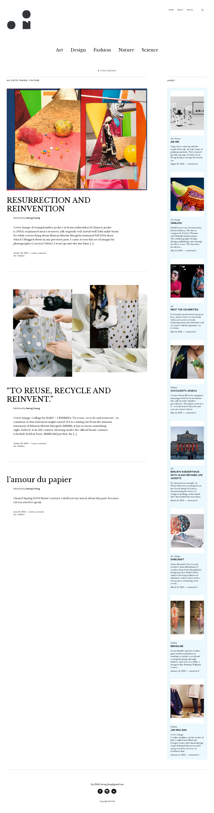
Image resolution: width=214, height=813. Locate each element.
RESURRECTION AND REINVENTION (48, 204)
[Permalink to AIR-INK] (187, 113)
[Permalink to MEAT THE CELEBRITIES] (187, 281)
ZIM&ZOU (176, 223)
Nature (126, 50)
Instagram (107, 793)
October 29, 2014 (20, 443)
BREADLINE (177, 646)
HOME (171, 10)
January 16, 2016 (178, 671)
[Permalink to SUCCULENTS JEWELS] (187, 362)
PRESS (190, 10)
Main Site (113, 793)
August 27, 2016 (177, 164)
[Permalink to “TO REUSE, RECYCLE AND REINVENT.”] (77, 380)
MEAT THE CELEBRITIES (184, 309)
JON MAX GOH (179, 729)
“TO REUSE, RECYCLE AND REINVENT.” (59, 394)
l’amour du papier (39, 479)
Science (150, 50)
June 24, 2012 (19, 512)
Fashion (102, 50)
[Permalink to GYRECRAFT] (187, 530)
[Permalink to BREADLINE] (187, 617)
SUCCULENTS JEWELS (184, 390)
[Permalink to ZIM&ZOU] (187, 194)
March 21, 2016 (177, 500)
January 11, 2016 (178, 755)
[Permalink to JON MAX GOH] (187, 701)
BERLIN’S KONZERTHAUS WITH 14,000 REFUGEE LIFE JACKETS (187, 475)
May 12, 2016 (176, 413)
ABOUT (180, 10)
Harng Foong (33, 218)
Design (78, 50)
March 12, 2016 (177, 587)
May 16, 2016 (176, 332)
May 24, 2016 (176, 250)
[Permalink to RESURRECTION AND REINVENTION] (77, 189)
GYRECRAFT (177, 559)
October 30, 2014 (20, 253)
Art (59, 50)
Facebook (100, 793)
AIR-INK (175, 141)
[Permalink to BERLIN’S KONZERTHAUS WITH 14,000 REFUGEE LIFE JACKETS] (187, 443)
